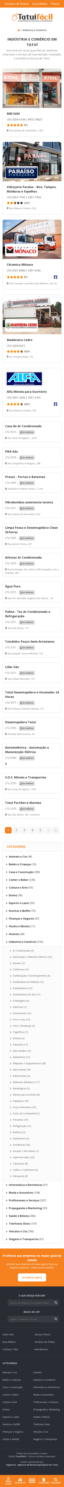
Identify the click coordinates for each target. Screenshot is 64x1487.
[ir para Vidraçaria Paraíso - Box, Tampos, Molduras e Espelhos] (32, 161)
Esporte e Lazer (10, 1416)
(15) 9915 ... (19, 432)
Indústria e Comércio (35, 30)
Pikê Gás (11, 451)
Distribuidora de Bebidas (28, 981)
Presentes (20, 1119)
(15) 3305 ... (19, 483)
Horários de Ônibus (17, 4)
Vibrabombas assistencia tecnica (29, 502)
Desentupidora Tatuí (20, 722)
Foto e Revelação (23, 1025)
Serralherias (21, 1144)
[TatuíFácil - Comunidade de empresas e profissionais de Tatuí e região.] (32, 17)
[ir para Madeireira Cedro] (32, 314)
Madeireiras (21, 1057)
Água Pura (12, 586)
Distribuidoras (22, 988)
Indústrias (20, 1044)
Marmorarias (21, 1075)
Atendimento (41, 1349)
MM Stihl (13, 114)
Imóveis (37, 1372)
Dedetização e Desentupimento (31, 975)
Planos (55, 4)
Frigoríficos (20, 1032)
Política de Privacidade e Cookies (32, 1453)
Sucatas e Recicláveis (25, 1151)
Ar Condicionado (23, 950)
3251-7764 (34, 197)
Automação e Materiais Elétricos (32, 956)
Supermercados (23, 1157)
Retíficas (18, 1132)
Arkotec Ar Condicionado (23, 557)
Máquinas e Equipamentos (29, 1063)
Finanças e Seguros (12, 1431)
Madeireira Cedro (19, 340)
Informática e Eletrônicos (46, 1387)
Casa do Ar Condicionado (23, 426)
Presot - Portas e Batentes (25, 477)
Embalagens (20, 1000)
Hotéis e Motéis (10, 1439)
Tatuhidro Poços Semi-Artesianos (29, 641)
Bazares (18, 963)
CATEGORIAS (43, 1483)
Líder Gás (12, 667)
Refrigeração (21, 1126)
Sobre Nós (8, 1334)
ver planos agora (32, 1277)
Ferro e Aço (21, 1019)
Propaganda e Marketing (46, 1409)
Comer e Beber (10, 1394)
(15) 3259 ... (19, 457)
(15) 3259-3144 (16, 119)
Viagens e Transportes (45, 1439)
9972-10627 (34, 119)
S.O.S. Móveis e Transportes (25, 777)
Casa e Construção (12, 1387)
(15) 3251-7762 (16, 197)
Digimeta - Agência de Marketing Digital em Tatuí (32, 1464)
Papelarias (20, 1100)
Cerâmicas (20, 969)
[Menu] (32, 1481)
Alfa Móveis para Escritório (27, 392)
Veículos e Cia (40, 1431)
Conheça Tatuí (10, 1349)
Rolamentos (20, 1138)
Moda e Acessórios (43, 1394)
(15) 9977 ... (19, 702)
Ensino (6, 1409)
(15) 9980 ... (19, 758)
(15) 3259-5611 (16, 346)
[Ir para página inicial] (18, 30)
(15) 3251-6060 (16, 270)
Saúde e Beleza (41, 1416)
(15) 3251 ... (19, 508)
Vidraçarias (20, 1176)
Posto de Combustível (26, 1113)
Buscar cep (20, 1483)
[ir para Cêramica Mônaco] (32, 239)
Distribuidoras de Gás (26, 994)
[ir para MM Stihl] (32, 88)
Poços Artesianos (24, 1107)
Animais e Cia (9, 1372)
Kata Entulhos (21, 1050)
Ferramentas (21, 1013)
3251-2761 (34, 397)
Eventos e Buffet (11, 1424)
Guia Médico (39, 4)
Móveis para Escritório (26, 1094)
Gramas (18, 1038)
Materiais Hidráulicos (26, 1082)
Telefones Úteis (41, 1424)
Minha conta (8, 1482)
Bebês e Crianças (11, 1379)
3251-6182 (34, 270)
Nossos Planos (42, 1334)
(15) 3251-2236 (16, 397)
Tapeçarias (20, 1163)
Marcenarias (21, 1069)
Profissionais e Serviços (45, 1402)
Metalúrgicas (21, 1088)
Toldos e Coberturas (25, 1169)
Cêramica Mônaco (20, 265)
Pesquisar (56, 1483)
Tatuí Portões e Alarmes (23, 803)
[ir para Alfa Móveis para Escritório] (24, 379)
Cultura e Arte (9, 1402)
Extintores (19, 1007)
